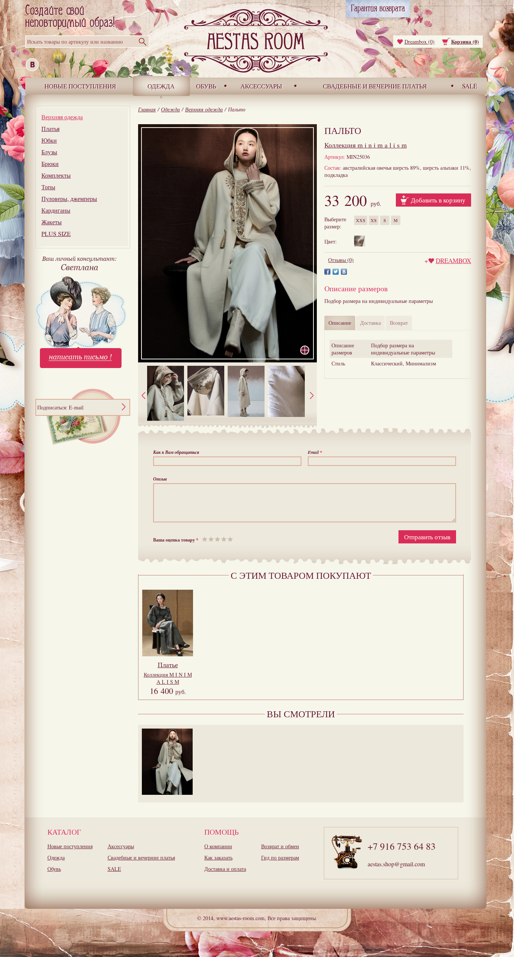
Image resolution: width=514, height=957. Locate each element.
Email (315, 452)
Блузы (49, 152)
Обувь (206, 86)
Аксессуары (261, 86)
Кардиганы (55, 210)
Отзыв (160, 479)
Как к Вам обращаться (176, 452)
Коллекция (168, 678)
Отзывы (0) (341, 259)
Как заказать (218, 857)
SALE (469, 86)
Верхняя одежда (62, 117)
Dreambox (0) (420, 41)
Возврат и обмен (280, 846)
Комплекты (56, 175)
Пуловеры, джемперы (69, 198)
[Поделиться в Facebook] (327, 272)
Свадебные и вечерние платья (375, 86)
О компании (218, 846)
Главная (147, 109)
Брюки (50, 163)
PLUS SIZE (56, 233)
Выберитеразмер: (335, 223)
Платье (168, 664)
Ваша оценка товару (175, 540)
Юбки (49, 140)
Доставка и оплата (225, 868)
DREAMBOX (453, 260)
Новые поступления (80, 86)
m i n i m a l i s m (365, 144)
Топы (48, 187)
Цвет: (330, 241)
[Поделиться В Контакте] (344, 272)
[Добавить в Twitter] (336, 272)
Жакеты (51, 222)
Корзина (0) (465, 42)
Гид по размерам (280, 857)
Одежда (161, 86)
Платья (50, 128)
